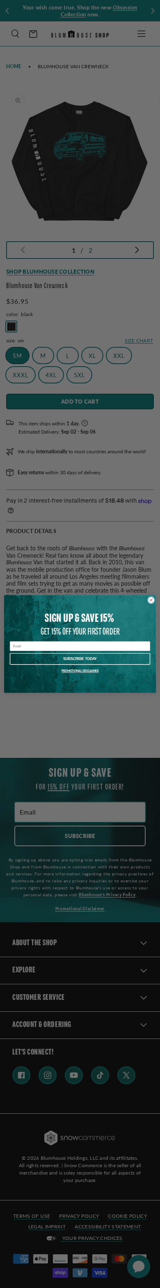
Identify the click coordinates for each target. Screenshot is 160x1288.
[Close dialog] (151, 600)
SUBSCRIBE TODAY (80, 659)
